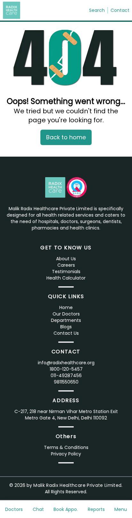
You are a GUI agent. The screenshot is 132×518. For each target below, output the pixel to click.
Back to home (66, 137)
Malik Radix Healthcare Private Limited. (78, 485)
